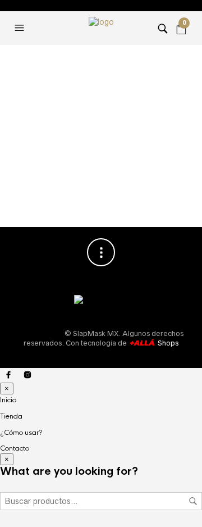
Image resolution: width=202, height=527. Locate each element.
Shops (167, 343)
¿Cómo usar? (21, 432)
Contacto (14, 448)
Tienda (11, 416)
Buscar (193, 501)
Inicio (8, 400)
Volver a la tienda (101, 185)
